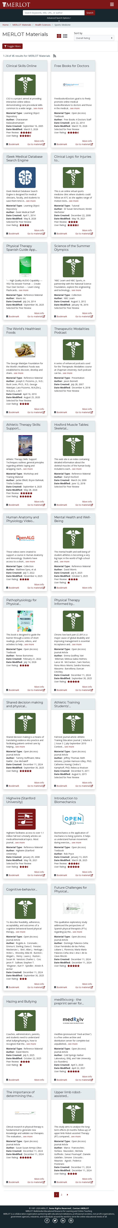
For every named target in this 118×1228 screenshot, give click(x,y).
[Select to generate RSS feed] (53, 56)
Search (90, 12)
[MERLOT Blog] (71, 1222)
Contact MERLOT (81, 1208)
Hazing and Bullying (21, 1001)
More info (39, 140)
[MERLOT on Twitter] (55, 1222)
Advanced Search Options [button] (58, 18)
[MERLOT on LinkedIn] (63, 1222)
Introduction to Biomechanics (65, 800)
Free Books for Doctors (71, 66)
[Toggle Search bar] (59, 21)
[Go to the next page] (67, 1194)
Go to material (35, 144)
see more (38, 108)
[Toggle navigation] (112, 4)
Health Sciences (43, 24)
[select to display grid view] (59, 36)
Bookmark (14, 144)
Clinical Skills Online (21, 66)
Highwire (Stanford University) (20, 800)
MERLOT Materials (21, 24)
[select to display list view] (65, 36)
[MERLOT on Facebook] (47, 1222)
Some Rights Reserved (60, 1208)
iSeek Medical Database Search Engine (24, 158)
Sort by (78, 33)
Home (5, 24)
